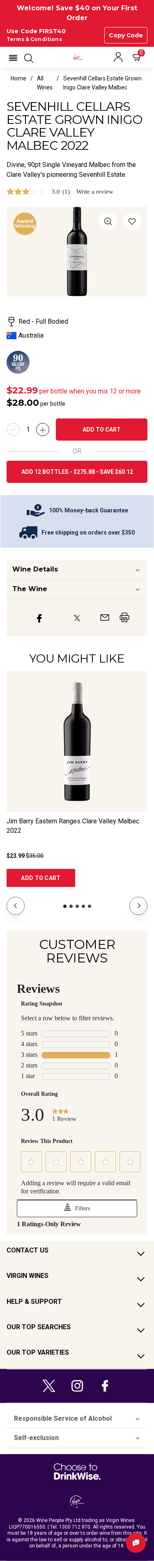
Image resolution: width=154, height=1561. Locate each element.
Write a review (94, 192)
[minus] (13, 429)
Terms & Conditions (34, 39)
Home (18, 78)
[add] (42, 429)
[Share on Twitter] (77, 617)
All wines (45, 83)
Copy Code (126, 35)
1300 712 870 (74, 1527)
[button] (13, 57)
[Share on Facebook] (39, 617)
